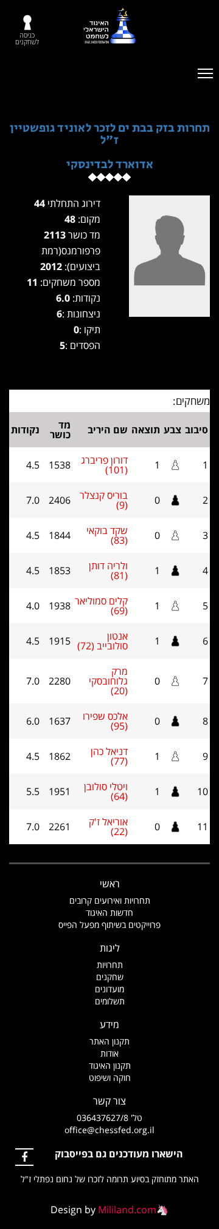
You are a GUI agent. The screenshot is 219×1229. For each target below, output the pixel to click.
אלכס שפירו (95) (105, 721)
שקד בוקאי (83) (107, 535)
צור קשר (109, 1101)
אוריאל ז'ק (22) (108, 826)
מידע (109, 1024)
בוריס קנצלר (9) (104, 500)
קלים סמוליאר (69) (101, 605)
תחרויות (110, 964)
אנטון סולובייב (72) (102, 640)
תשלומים (110, 1001)
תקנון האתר (109, 1041)
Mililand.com (127, 1209)
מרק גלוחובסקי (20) (108, 681)
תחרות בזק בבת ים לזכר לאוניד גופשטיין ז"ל (110, 134)
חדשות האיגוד (109, 912)
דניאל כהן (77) (109, 756)
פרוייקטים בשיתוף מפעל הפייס (109, 924)
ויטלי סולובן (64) (106, 791)
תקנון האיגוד (110, 1065)
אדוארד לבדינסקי (109, 165)
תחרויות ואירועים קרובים (109, 900)
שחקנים (109, 977)
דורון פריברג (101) (104, 464)
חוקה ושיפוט (110, 1077)
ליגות (110, 948)
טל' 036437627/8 (109, 1117)
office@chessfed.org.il (109, 1130)
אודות (109, 1053)
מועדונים (109, 989)
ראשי (110, 883)
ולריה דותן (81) (108, 570)
